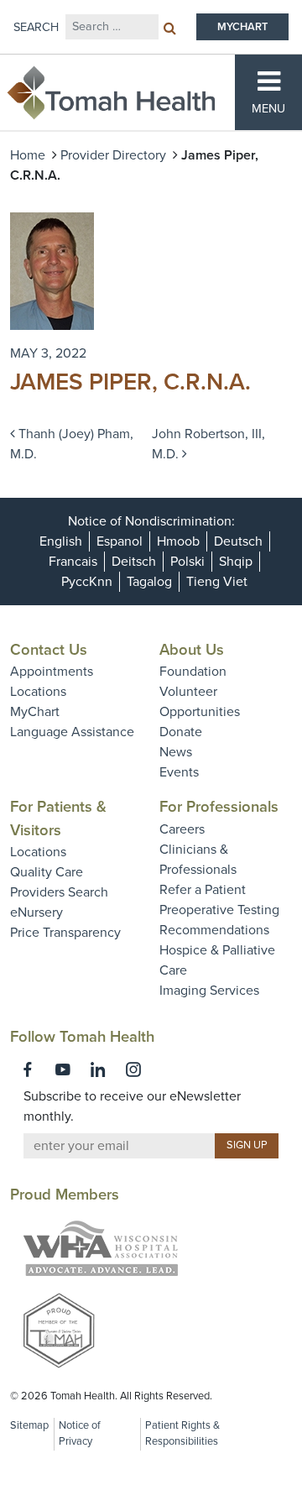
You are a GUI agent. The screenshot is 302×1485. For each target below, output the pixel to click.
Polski (187, 561)
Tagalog (149, 581)
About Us (191, 650)
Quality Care (46, 872)
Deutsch (238, 541)
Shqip (236, 561)
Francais (73, 561)
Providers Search (59, 892)
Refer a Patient (202, 889)
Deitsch (134, 561)
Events (179, 772)
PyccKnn (86, 581)
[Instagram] (133, 1069)
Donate (180, 732)
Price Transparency (65, 932)
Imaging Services (209, 990)
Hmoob (178, 541)
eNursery (36, 912)
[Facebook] (27, 1069)
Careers (182, 829)
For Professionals (219, 806)
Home (27, 155)
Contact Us (48, 650)
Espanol (119, 541)
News (175, 752)
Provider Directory (113, 155)
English (60, 541)
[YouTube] (63, 1069)
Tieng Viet (216, 581)
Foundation (192, 671)
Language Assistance (72, 732)
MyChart (35, 711)
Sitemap (29, 1425)
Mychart (242, 27)
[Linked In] (98, 1069)
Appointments (51, 671)
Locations (38, 691)
